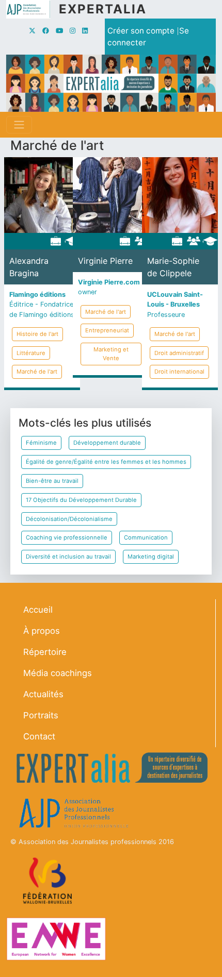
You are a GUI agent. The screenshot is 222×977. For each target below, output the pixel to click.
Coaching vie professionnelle (66, 537)
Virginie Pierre (105, 261)
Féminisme (41, 442)
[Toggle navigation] (19, 124)
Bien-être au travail (52, 480)
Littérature (31, 353)
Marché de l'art (37, 371)
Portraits (40, 715)
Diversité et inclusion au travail (68, 556)
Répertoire (45, 652)
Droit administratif (179, 353)
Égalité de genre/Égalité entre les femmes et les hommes (106, 461)
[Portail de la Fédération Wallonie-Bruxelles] (48, 880)
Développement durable (107, 442)
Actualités (43, 694)
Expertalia (103, 9)
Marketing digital (151, 556)
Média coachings (57, 673)
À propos (41, 631)
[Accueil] (32, 9)
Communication (146, 537)
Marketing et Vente (111, 354)
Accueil (38, 609)
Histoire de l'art (37, 334)
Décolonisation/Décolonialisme (69, 519)
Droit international (179, 371)
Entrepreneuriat (107, 330)
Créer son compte (141, 31)
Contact (39, 736)
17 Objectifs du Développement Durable (81, 499)
